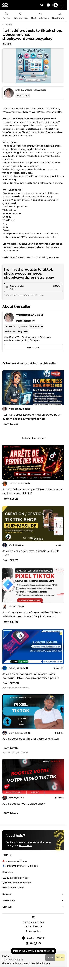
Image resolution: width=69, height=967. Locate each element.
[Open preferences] (48, 5)
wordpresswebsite (35, 89)
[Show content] (62, 894)
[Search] (42, 5)
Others (8, 24)
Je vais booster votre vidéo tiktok (23, 803)
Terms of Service (33, 926)
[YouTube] (31, 943)
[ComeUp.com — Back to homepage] (5, 5)
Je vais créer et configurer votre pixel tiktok (30, 738)
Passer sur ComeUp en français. (31, 950)
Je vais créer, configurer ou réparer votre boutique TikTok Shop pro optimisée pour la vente (30, 678)
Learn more (33, 347)
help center (25, 845)
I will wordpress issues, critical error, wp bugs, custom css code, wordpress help (31, 416)
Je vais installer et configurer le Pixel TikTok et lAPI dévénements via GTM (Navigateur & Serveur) (32, 616)
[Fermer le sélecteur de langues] (53, 951)
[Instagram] (35, 943)
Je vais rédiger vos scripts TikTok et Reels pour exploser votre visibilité (32, 491)
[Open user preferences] (61, 5)
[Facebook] (39, 943)
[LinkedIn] (27, 943)
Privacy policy (33, 931)
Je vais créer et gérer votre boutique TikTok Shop (30, 553)
